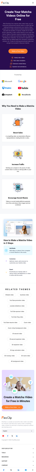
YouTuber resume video (10, 322)
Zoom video (27, 322)
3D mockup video (9, 356)
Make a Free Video (18, 51)
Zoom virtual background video (17, 328)
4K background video (17, 361)
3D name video (25, 356)
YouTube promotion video (17, 300)
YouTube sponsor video (17, 311)
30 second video (17, 333)
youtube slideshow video (17, 306)
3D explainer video (17, 344)
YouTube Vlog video (17, 317)
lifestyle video (9, 295)
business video (24, 295)
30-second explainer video (17, 339)
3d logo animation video (17, 350)
